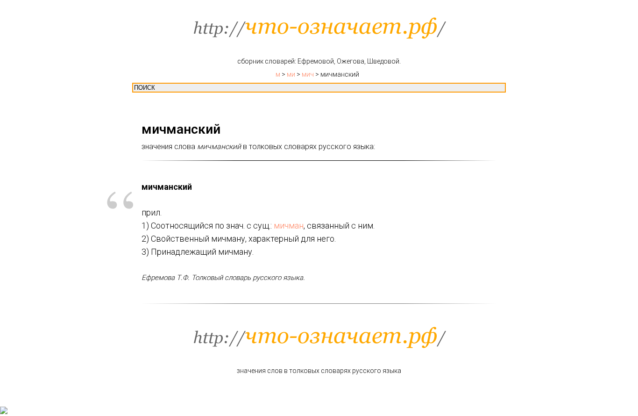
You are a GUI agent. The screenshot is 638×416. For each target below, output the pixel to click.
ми (291, 74)
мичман (289, 225)
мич (308, 74)
